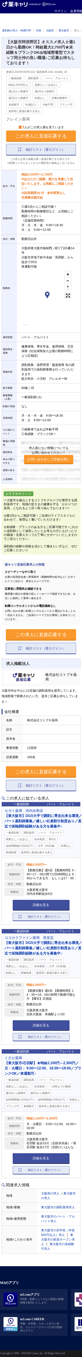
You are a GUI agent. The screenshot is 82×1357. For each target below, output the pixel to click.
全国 (38, 30)
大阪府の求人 (50, 1193)
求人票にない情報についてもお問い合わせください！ (48, 453)
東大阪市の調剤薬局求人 (58, 1207)
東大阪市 (64, 30)
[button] (47, 296)
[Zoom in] (68, 274)
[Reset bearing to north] (68, 287)
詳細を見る (41, 905)
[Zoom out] (68, 280)
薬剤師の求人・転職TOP (16, 30)
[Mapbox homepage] (25, 326)
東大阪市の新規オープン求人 (58, 1239)
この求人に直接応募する (41, 135)
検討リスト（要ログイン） (45, 149)
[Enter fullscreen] (68, 295)
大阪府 (50, 30)
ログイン (60, 11)
